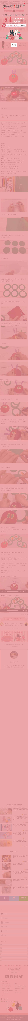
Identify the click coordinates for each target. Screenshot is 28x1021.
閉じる (14, 45)
